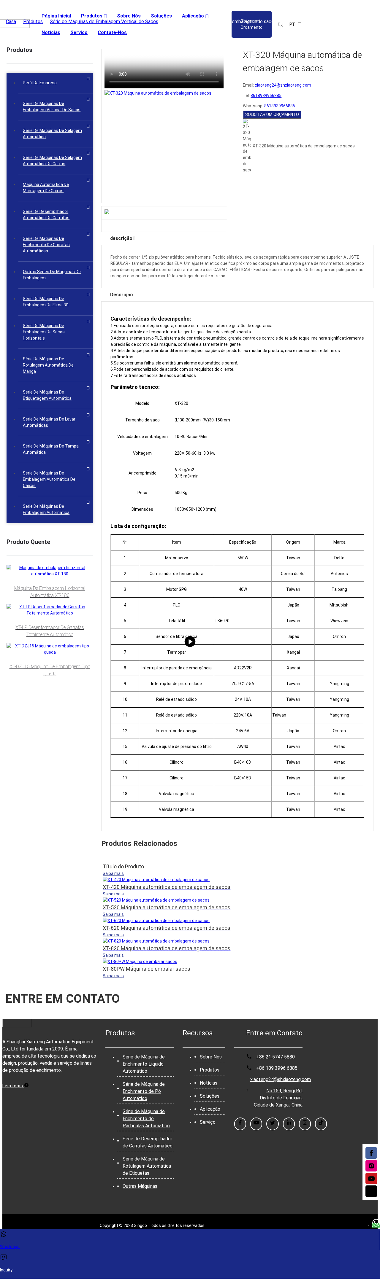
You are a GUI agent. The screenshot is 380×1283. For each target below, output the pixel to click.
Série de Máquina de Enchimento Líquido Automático (144, 1064)
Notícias (208, 1083)
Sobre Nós (211, 1057)
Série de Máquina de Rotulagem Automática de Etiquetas (147, 1166)
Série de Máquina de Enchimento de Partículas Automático (146, 1118)
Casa (11, 21)
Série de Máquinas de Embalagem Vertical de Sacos (104, 21)
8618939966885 (266, 95)
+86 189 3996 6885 (276, 1068)
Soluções (209, 1096)
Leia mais (13, 1085)
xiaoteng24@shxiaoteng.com (283, 85)
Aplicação (210, 1109)
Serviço (208, 1122)
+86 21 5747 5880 (275, 1057)
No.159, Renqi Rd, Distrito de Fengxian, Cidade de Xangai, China (278, 1098)
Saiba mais (113, 873)
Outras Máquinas (140, 1186)
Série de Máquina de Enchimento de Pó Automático (144, 1091)
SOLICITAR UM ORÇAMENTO (272, 114)
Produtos (33, 21)
